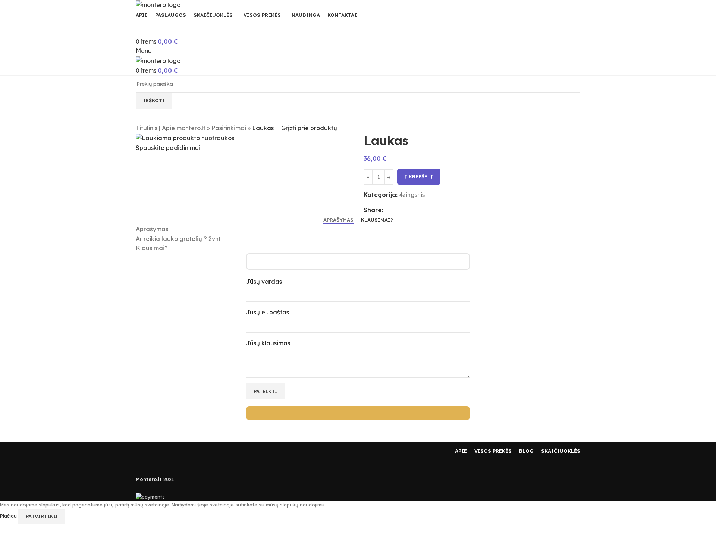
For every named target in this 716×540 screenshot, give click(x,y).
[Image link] (158, 450)
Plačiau (9, 516)
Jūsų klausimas (268, 343)
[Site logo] (158, 4)
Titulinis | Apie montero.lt (170, 128)
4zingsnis (412, 194)
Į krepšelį (419, 176)
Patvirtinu (41, 516)
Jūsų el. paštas (267, 312)
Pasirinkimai (228, 128)
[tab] (338, 220)
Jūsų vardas (264, 281)
